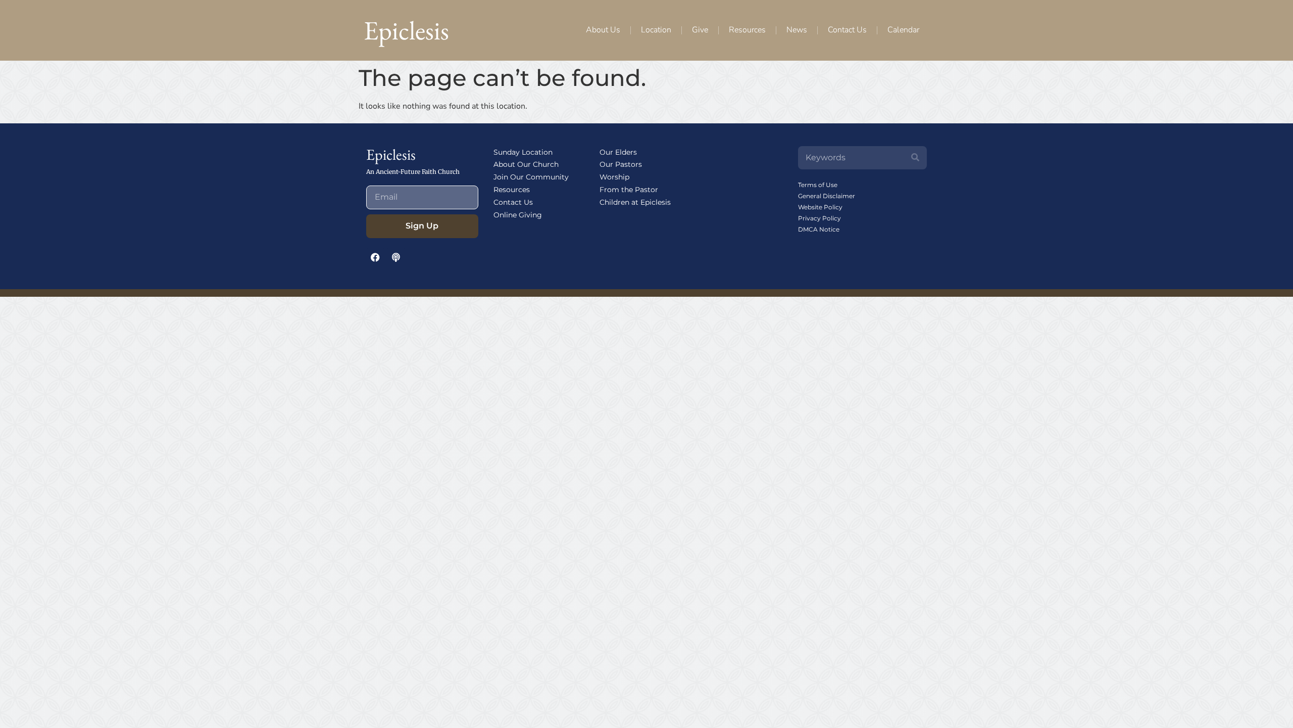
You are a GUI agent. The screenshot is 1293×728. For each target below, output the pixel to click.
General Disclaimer (826, 196)
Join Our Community (531, 176)
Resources (747, 29)
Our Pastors (621, 164)
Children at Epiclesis (635, 202)
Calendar (903, 29)
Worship (614, 176)
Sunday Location (523, 152)
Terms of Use (817, 185)
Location (656, 29)
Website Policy (820, 207)
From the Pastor (629, 189)
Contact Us (847, 29)
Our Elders (618, 152)
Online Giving (517, 214)
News (796, 29)
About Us (603, 29)
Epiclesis (406, 30)
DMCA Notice (818, 229)
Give (700, 29)
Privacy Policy (819, 218)
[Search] (915, 157)
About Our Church (526, 164)
